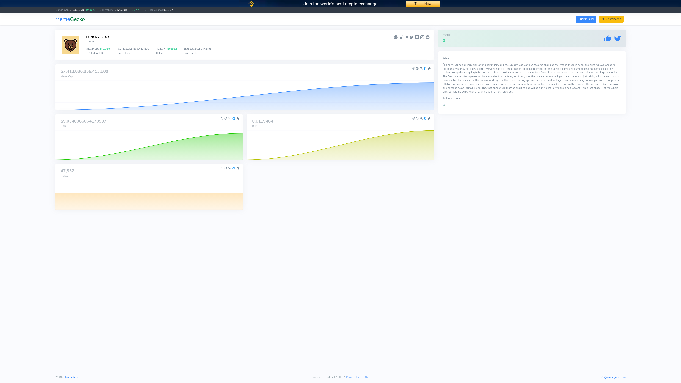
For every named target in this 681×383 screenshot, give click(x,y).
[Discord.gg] (417, 37)
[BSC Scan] (401, 37)
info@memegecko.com (613, 377)
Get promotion (613, 19)
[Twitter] (411, 37)
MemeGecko (72, 377)
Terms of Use (362, 377)
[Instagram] (422, 37)
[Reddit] (427, 37)
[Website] (395, 37)
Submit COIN (586, 19)
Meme (70, 19)
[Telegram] (406, 37)
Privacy (350, 377)
